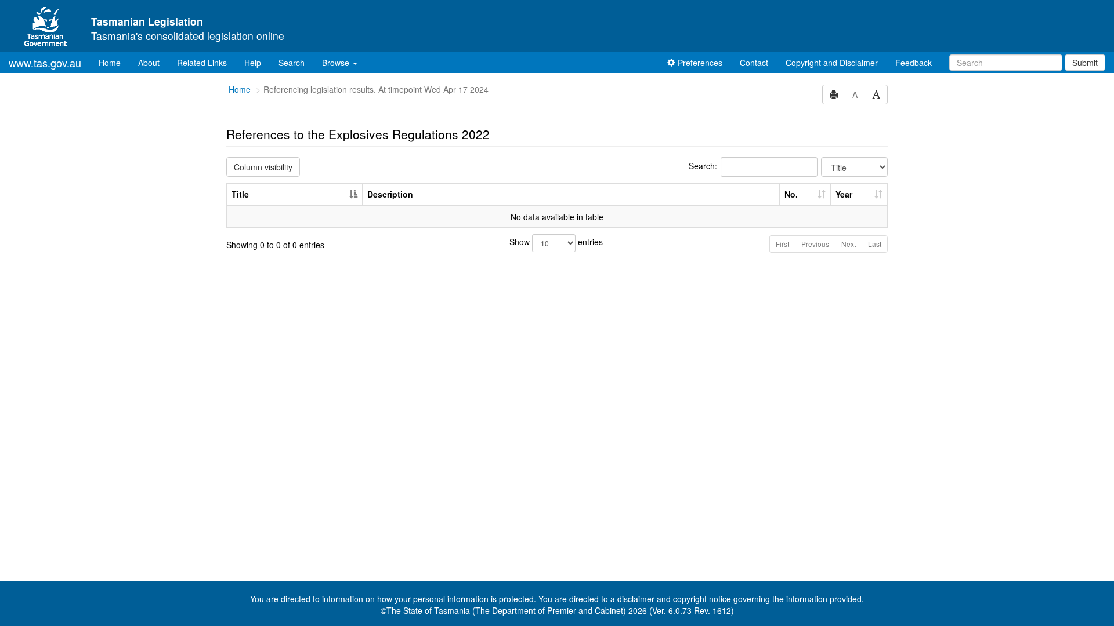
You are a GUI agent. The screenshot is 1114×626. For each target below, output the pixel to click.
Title (240, 194)
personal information (451, 599)
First (782, 244)
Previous (815, 244)
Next (848, 244)
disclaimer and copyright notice (674, 599)
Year (844, 194)
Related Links (202, 62)
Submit (1085, 62)
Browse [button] (337, 62)
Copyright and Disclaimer (832, 62)
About (149, 62)
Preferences (698, 62)
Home (114, 62)
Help (252, 62)
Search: (703, 166)
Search (291, 62)
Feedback (913, 62)
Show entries (556, 242)
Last (874, 244)
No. (791, 194)
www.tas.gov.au (45, 62)
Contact (754, 62)
